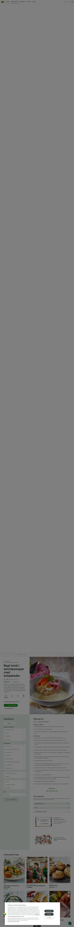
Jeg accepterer (49, 911)
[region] (32, 913)
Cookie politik (37, 914)
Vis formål (49, 917)
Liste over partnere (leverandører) (13, 921)
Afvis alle (49, 914)
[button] (4, 914)
